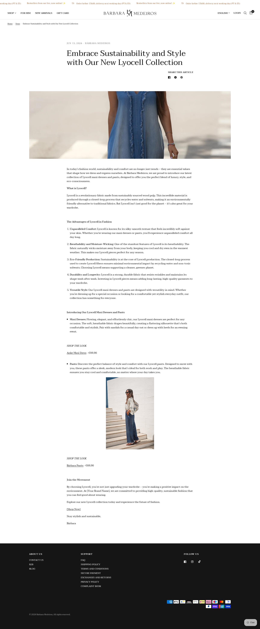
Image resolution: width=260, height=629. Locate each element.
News (17, 23)
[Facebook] (187, 561)
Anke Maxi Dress (76, 353)
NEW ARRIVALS (43, 13)
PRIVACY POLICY (90, 582)
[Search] (245, 13)
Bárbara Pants (75, 465)
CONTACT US (36, 560)
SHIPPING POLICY (90, 564)
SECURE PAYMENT (91, 573)
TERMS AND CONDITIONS (95, 569)
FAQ (83, 560)
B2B (31, 564)
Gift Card (63, 13)
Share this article (180, 72)
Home (10, 23)
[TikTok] (201, 561)
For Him (26, 13)
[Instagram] (194, 561)
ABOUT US (35, 554)
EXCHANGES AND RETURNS (96, 577)
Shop (11, 13)
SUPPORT (87, 554)
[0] (250, 13)
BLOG (32, 569)
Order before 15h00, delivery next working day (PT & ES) (110, 3)
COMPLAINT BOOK (91, 586)
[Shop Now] (73, 509)
